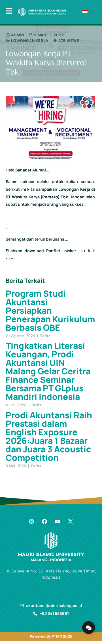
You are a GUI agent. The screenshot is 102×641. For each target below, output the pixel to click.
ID (90, 11)
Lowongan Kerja (29, 40)
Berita (45, 336)
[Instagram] (31, 521)
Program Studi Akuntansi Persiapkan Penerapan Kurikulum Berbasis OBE (50, 310)
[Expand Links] (88, 627)
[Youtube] (57, 521)
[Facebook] (44, 521)
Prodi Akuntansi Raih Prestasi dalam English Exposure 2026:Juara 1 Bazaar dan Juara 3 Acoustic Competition (49, 436)
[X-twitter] (70, 521)
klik (91, 250)
